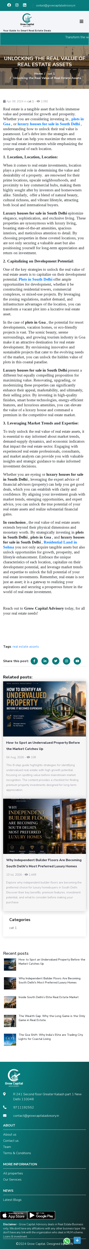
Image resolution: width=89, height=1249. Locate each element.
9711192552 (23, 1107)
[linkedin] (26, 5)
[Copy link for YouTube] (77, 661)
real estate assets (26, 646)
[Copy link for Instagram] (66, 661)
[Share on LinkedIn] (45, 661)
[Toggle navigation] (81, 22)
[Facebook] (11, 5)
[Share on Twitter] (55, 661)
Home (38, 74)
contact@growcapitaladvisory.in (55, 5)
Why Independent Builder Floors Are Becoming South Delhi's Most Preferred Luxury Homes (50, 980)
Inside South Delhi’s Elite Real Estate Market (49, 997)
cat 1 (51, 74)
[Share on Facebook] (34, 661)
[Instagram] (19, 5)
